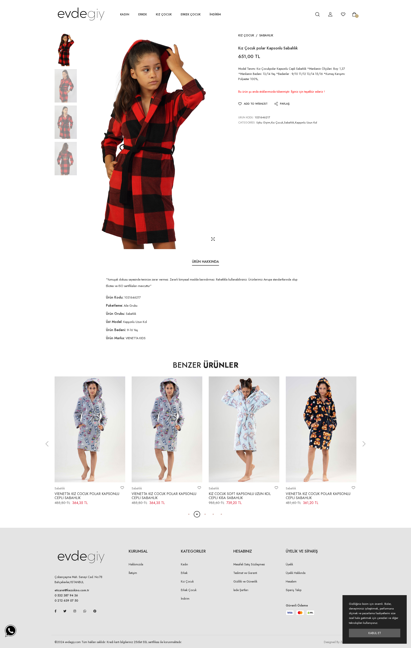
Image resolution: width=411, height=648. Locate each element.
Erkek (142, 14)
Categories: (247, 122)
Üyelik (289, 564)
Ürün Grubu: (115, 313)
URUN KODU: (246, 117)
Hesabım (291, 581)
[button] (47, 444)
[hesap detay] (306, 14)
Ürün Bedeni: (116, 329)
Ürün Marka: (115, 338)
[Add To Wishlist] (122, 488)
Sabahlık (266, 35)
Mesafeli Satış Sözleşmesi (249, 564)
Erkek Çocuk (191, 14)
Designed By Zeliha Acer (339, 642)
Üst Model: (114, 321)
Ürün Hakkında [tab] (205, 261)
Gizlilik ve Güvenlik (245, 581)
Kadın (124, 14)
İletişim (133, 573)
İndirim (185, 598)
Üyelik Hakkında (295, 573)
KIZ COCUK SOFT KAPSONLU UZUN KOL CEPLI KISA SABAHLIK (240, 495)
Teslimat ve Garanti (245, 573)
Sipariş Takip (293, 590)
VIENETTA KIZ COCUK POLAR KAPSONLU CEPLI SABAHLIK (318, 495)
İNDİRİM (215, 14)
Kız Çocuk (164, 14)
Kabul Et (374, 633)
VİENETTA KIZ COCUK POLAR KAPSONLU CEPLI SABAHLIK (87, 495)
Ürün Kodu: (115, 297)
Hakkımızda (136, 564)
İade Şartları (240, 590)
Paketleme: (114, 305)
